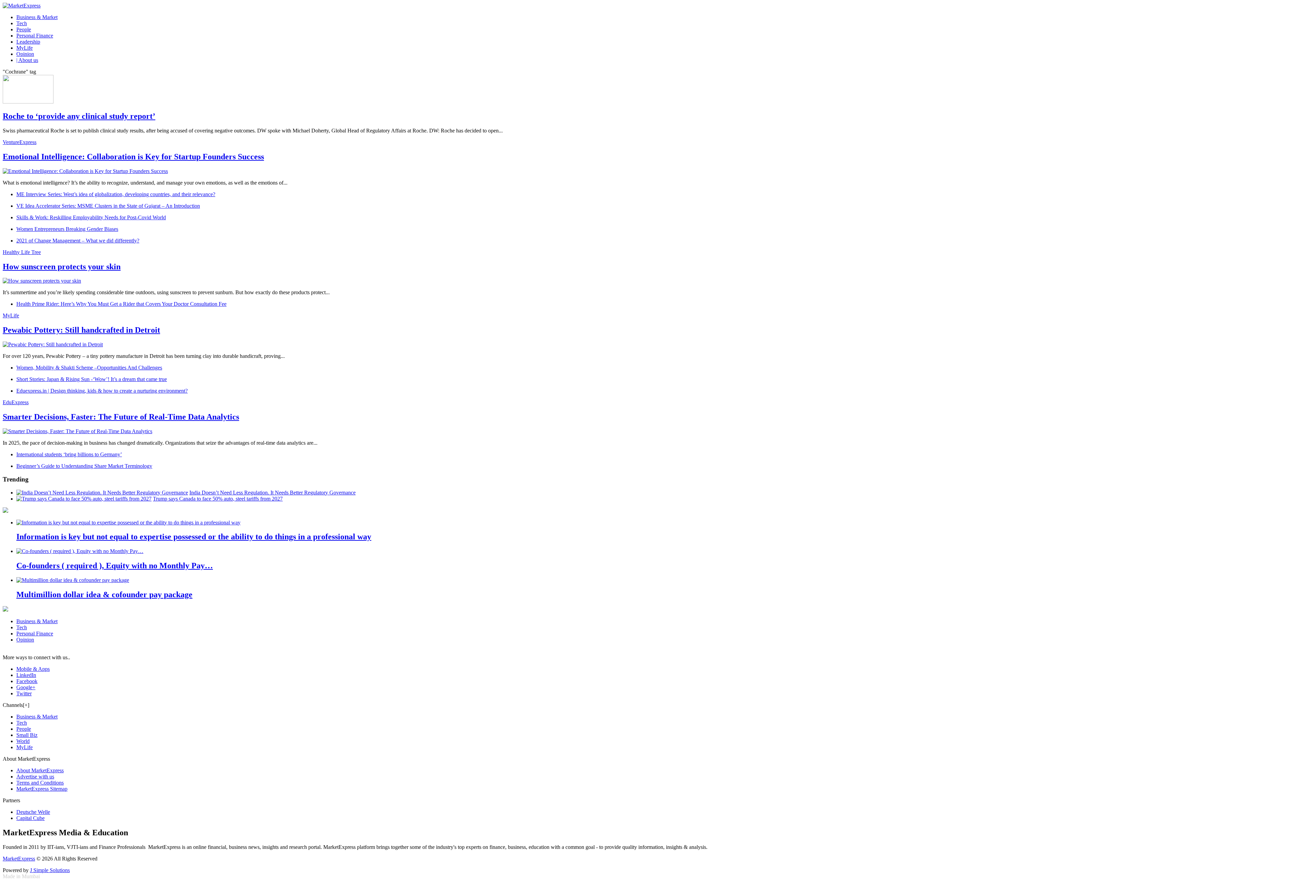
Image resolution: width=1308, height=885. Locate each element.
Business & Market (37, 17)
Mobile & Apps (33, 669)
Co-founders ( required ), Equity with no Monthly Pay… (114, 565)
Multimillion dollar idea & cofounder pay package (104, 594)
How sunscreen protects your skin (62, 266)
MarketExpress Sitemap (41, 789)
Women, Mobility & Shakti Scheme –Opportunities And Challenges (89, 367)
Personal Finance (34, 35)
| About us (27, 60)
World (23, 741)
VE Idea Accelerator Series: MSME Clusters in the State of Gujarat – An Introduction (108, 206)
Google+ (25, 687)
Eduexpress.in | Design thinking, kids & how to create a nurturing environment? (102, 391)
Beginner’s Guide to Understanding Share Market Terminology (84, 466)
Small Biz (26, 735)
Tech (21, 23)
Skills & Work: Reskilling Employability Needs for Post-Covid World (91, 217)
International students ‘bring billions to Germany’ (69, 454)
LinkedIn (26, 675)
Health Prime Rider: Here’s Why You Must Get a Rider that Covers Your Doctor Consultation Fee (121, 304)
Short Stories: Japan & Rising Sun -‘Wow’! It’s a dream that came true (91, 379)
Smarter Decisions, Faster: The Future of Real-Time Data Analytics (121, 416)
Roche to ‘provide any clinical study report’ (79, 116)
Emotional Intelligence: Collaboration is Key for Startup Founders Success (133, 156)
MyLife (24, 48)
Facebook (26, 681)
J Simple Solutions (50, 870)
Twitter (24, 693)
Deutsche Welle (33, 812)
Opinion (25, 54)
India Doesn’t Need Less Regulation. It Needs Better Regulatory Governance (272, 492)
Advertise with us (35, 776)
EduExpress (16, 402)
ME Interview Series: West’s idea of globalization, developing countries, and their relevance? (115, 194)
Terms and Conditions (40, 783)
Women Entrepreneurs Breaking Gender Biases (67, 229)
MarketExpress (19, 859)
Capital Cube (30, 818)
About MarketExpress (40, 770)
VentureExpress (19, 142)
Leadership (28, 42)
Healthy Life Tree (22, 252)
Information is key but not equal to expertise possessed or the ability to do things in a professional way (193, 536)
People (23, 29)
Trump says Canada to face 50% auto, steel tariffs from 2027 (218, 499)
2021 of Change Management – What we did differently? (77, 240)
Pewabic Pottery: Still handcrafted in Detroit (81, 330)
